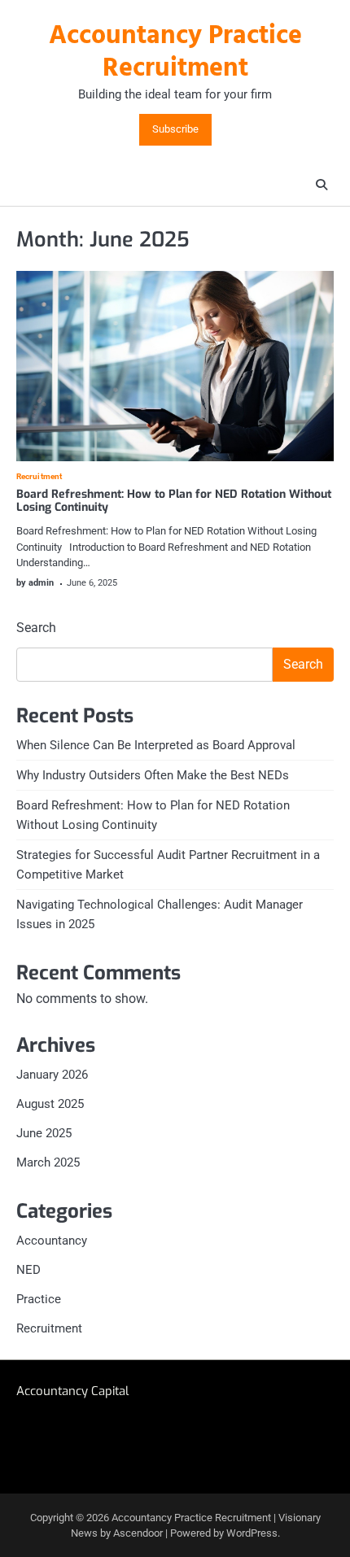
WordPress (252, 1533)
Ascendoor (138, 1533)
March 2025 (48, 1162)
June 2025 (44, 1133)
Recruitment (39, 477)
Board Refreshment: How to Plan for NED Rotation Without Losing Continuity (173, 501)
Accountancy (51, 1240)
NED (28, 1270)
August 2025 (50, 1104)
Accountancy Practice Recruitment (175, 52)
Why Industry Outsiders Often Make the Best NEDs (152, 775)
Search (36, 627)
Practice (38, 1299)
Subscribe (175, 129)
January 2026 (52, 1074)
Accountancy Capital (72, 1391)
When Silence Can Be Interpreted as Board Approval (155, 745)
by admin (35, 583)
